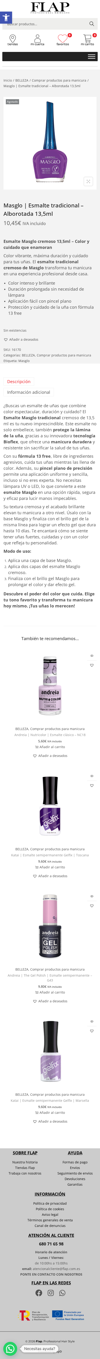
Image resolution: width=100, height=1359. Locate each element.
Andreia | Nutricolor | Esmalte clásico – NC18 (50, 735)
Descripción (18, 381)
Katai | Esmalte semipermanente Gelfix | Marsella (50, 1100)
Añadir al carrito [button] (52, 747)
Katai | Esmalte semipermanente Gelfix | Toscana (50, 855)
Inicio (7, 80)
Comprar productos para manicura (59, 80)
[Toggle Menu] (91, 56)
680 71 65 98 (51, 1244)
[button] (6, 18)
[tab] (50, 381)
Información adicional (28, 392)
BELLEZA (21, 80)
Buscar (92, 24)
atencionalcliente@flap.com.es (56, 1269)
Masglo (24, 361)
